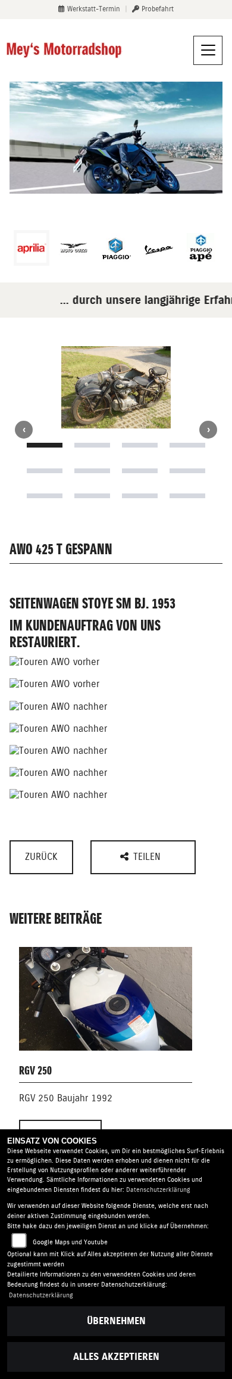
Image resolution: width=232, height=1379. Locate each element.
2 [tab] (92, 445)
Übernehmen (116, 1321)
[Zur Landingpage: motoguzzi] (74, 248)
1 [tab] (44, 445)
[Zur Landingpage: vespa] (158, 248)
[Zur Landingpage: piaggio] (116, 248)
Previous (24, 430)
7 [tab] (140, 470)
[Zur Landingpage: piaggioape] (200, 248)
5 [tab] (44, 470)
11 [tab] (140, 495)
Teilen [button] (148, 856)
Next (208, 430)
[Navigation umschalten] (208, 51)
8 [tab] (187, 470)
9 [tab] (44, 495)
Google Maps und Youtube (70, 1242)
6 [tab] (92, 470)
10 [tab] (92, 495)
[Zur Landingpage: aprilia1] (31, 248)
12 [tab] (187, 495)
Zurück (41, 856)
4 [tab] (187, 445)
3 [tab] (140, 445)
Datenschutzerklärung (158, 1190)
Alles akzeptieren (116, 1356)
